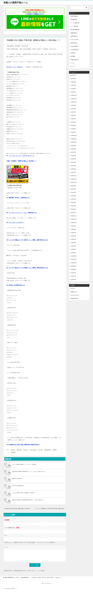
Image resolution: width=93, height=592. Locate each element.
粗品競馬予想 (74, 19)
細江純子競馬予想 (75, 29)
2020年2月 (73, 249)
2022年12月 (74, 135)
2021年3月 (73, 205)
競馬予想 (13, 449)
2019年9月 (73, 266)
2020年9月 (73, 225)
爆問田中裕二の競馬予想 (17, 478)
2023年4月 (73, 122)
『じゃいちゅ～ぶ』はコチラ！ (16, 222)
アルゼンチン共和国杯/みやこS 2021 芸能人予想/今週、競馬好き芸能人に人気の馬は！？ (51, 508)
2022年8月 (73, 149)
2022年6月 (73, 155)
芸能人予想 (19, 449)
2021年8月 (73, 189)
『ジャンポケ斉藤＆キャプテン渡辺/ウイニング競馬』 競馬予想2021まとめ (28, 240)
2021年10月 (74, 182)
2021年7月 (73, 192)
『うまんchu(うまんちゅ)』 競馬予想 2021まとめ (21, 155)
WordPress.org (74, 298)
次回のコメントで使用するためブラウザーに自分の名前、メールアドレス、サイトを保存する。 (30, 542)
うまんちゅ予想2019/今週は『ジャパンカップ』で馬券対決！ (24, 464)
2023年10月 (74, 102)
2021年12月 (74, 175)
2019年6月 (73, 276)
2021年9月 (73, 185)
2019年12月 (74, 256)
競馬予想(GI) (17, 46)
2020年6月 (73, 236)
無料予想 (73, 53)
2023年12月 (74, 95)
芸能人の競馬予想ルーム (16, 2)
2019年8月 (73, 269)
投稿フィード (74, 291)
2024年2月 (73, 88)
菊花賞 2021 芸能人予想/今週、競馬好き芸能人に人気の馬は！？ (18, 508)
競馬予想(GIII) (74, 36)
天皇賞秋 (54, 449)
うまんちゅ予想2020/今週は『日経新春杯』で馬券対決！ (23, 492)
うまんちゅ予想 (25, 46)
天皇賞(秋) (13, 452)
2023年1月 (73, 132)
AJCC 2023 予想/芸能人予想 (18, 485)
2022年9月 (73, 145)
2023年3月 (73, 125)
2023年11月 (73, 98)
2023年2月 (73, 128)
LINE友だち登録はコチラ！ (36, 14)
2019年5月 (73, 279)
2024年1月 (73, 92)
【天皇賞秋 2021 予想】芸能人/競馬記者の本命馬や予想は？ (24, 444)
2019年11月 (73, 259)
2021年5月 (73, 199)
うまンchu (40, 449)
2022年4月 (73, 162)
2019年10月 (74, 262)
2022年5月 (73, 159)
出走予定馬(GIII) (75, 49)
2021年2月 (73, 209)
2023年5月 (73, 118)
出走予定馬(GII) (74, 46)
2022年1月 (73, 172)
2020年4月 (73, 242)
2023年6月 (73, 115)
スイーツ (73, 66)
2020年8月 (73, 229)
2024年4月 (73, 82)
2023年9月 (73, 105)
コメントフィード (75, 295)
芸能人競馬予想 (10, 46)
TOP (11, 577)
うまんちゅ (25, 449)
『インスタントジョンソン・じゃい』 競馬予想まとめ (22, 212)
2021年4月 (73, 202)
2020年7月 (73, 232)
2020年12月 (74, 215)
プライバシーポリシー (46, 583)
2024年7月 (73, 75)
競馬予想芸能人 (74, 16)
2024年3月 (73, 85)
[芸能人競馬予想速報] (35, 27)
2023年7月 (73, 112)
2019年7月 (73, 272)
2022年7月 (73, 152)
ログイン (73, 288)
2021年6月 (73, 195)
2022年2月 (73, 169)
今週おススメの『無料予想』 (15, 67)
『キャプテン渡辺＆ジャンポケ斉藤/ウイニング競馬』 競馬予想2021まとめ (28, 267)
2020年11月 (73, 219)
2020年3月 (73, 246)
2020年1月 (73, 252)
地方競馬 (73, 56)
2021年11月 (73, 179)
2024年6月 (73, 78)
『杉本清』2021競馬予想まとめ (16, 285)
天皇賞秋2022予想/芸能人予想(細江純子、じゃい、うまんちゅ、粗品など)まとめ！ (29, 471)
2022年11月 (73, 138)
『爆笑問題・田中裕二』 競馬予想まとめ (18, 197)
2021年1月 (73, 212)
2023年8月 (73, 108)
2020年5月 (73, 239)
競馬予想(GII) (74, 43)
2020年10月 (74, 222)
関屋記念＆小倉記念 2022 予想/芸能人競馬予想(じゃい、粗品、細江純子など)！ (28, 499)
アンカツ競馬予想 (75, 22)
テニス (72, 63)
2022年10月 (74, 142)
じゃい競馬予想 (74, 26)
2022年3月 (73, 165)
